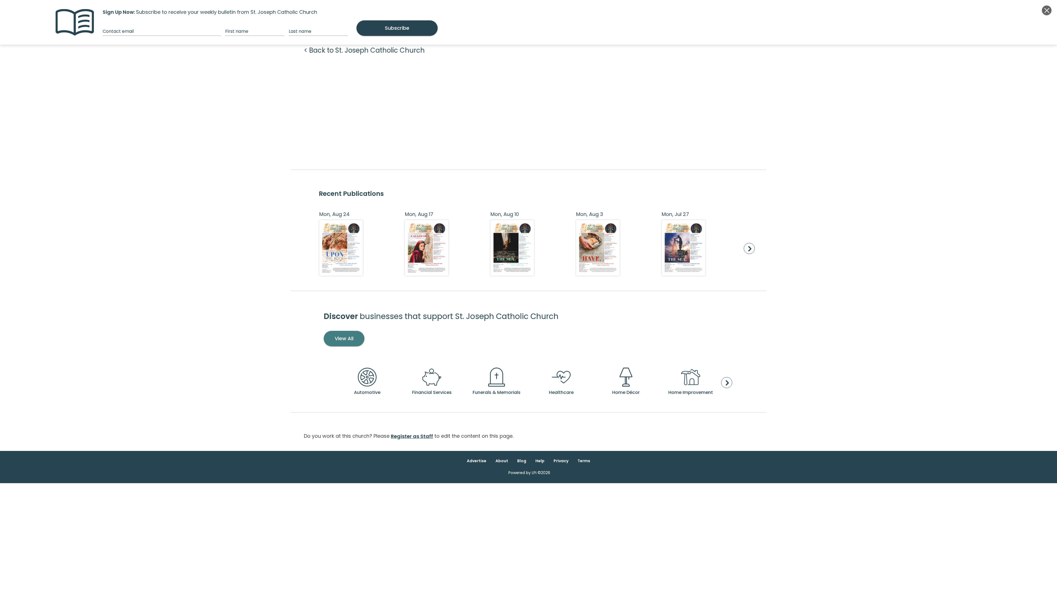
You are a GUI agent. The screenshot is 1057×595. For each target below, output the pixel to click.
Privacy (561, 461)
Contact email (118, 31)
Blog (521, 461)
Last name (300, 31)
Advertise (476, 461)
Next (749, 248)
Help (539, 461)
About (501, 461)
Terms (583, 461)
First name (236, 31)
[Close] (1046, 10)
